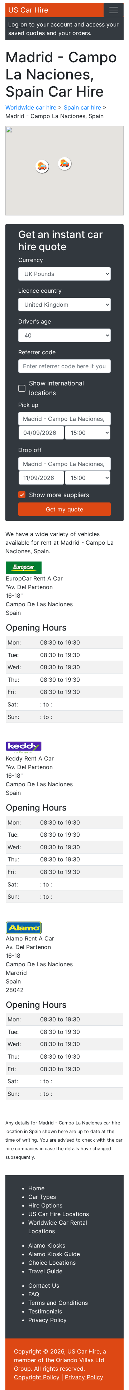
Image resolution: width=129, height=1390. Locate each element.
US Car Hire (28, 10)
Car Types (42, 1196)
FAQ (33, 1294)
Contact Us (43, 1285)
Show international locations (56, 387)
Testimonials (45, 1311)
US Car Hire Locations (58, 1214)
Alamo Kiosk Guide (54, 1254)
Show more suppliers (59, 495)
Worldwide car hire (30, 107)
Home (36, 1188)
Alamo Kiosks (46, 1245)
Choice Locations (52, 1262)
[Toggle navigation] (114, 10)
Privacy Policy (47, 1319)
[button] (42, 166)
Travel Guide (45, 1271)
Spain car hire (82, 107)
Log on (17, 24)
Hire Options (45, 1205)
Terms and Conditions (58, 1302)
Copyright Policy (36, 1377)
